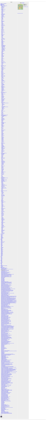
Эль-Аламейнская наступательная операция (5, 405)
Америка (1, 260)
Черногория (2, 254)
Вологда (2, 120)
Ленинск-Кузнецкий (3, 162)
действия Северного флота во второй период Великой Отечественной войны (8, 299)
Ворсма (2, 203)
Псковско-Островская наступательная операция (5, 375)
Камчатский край (2, 180)
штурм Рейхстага (2, 403)
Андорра (1, 240)
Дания (1, 244)
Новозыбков (3, 8)
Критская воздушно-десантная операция (5, 323)
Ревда (2, 101)
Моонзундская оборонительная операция (5, 336)
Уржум (2, 199)
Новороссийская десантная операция (4, 342)
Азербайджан (2, 234)
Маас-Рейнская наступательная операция (5, 330)
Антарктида (2, 266)
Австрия (1, 239)
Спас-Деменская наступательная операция (5, 386)
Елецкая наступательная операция (4, 309)
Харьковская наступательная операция (4, 399)
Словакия (2, 252)
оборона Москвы (2, 346)
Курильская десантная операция (4, 324)
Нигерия (1, 264)
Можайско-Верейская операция (4, 334)
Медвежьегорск (3, 125)
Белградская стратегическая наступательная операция (6, 274)
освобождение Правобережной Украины (4, 357)
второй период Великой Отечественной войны (5, 291)
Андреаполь (3, 51)
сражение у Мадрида (3, 411)
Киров (2, 196)
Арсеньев (2, 182)
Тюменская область (3, 102)
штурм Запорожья (3, 402)
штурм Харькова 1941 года (3, 404)
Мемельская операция (3, 332)
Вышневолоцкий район (4, 45)
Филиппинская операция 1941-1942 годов (5, 397)
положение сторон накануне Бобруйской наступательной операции (7, 370)
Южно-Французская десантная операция (5, 406)
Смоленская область (3, 39)
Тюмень (2, 110)
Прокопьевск (3, 164)
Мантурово (3, 27)
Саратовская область (3, 222)
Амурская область (3, 178)
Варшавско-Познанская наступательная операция (5, 285)
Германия (2, 243)
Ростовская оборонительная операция (4, 379)
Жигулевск (2, 219)
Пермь (2, 217)
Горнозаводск (3, 214)
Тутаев (2, 64)
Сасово (2, 37)
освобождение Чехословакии (4, 359)
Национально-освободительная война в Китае (5, 412)
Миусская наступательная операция (4, 333)
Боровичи (2, 147)
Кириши (2, 134)
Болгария (2, 241)
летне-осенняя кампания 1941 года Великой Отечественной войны (7, 326)
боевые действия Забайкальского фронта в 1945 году (6, 282)
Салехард (3, 109)
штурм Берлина (2, 401)
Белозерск (2, 119)
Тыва (1, 175)
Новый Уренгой (3, 108)
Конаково (2, 55)
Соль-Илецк (3, 211)
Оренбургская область (3, 208)
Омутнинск (3, 197)
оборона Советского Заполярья (4, 348)
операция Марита (2, 353)
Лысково (2, 205)
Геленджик (2, 77)
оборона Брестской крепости (3, 344)
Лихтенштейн (2, 247)
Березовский (3, 95)
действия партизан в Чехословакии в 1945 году (5, 297)
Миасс (2, 113)
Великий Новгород (3, 148)
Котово (2, 70)
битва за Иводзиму (3, 278)
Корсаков (2, 185)
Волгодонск (3, 83)
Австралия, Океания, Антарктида (4, 265)
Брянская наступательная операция (4, 284)
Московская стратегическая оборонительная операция (6, 337)
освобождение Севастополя (3, 358)
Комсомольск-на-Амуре (4, 187)
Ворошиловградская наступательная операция (5, 289)
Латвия (1, 246)
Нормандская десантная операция (4, 343)
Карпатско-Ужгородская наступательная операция (5, 317)
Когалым (2, 103)
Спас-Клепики (3, 38)
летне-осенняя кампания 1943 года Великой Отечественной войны (7, 327)
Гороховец (2, 10)
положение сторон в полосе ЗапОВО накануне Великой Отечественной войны (8, 369)
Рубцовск (2, 156)
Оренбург (2, 210)
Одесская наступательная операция (4, 351)
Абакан (2, 176)
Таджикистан (2, 237)
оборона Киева (2, 345)
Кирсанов (2, 42)
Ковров (2, 11)
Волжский (2, 69)
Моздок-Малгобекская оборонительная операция (5, 335)
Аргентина (2, 262)
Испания (1, 245)
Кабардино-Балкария (3, 73)
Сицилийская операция (3, 384)
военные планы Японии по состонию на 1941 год (5, 288)
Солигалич (2, 28)
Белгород (2, 6)
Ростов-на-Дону (3, 84)
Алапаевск (2, 94)
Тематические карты (3, 267)
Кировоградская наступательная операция (5, 320)
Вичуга (2, 17)
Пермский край (2, 213)
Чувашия (2, 231)
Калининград (3, 123)
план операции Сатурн (3, 365)
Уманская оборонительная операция (4, 396)
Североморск (3, 146)
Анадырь (2, 188)
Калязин (2, 54)
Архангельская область (3, 115)
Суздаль (2, 13)
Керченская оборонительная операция (4, 318)
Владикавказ (3, 86)
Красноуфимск (3, 99)
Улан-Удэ (2, 157)
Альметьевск (3, 225)
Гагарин (2, 40)
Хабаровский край (2, 186)
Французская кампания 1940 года (4, 398)
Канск (2, 168)
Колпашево (3, 174)
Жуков (2, 22)
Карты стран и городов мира (3, 3)
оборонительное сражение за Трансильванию (5, 350)
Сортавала (2, 127)
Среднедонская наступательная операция (5, 389)
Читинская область (3, 177)
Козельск (2, 23)
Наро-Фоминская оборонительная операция (5, 339)
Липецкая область (2, 31)
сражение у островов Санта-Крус (4, 388)
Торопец (2, 58)
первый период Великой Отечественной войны (5, 360)
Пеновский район (3, 49)
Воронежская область (3, 14)
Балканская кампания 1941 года (4, 273)
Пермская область (3, 233)
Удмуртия (2, 227)
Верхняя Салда (3, 96)
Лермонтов (3, 89)
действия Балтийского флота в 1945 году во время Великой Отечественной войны (8, 296)
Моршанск (2, 43)
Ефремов (2, 60)
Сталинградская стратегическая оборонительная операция (6, 390)
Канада (1, 261)
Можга (2, 229)
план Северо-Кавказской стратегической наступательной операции (7, 366)
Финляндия (2, 253)
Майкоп (2, 66)
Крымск (2, 79)
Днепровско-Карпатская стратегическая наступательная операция (7, 306)
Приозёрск (2, 139)
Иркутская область (3, 158)
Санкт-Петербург (2, 4)
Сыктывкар (3, 128)
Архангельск (3, 116)
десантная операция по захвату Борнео (4, 305)
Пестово (2, 149)
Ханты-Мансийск (3, 106)
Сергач (2, 207)
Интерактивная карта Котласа (20, 13)
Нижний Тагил (3, 100)
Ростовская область (3, 82)
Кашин (2, 47)
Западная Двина (3, 53)
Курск (2, 30)
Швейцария (2, 255)
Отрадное (2, 137)
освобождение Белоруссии (3, 355)
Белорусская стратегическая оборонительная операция (6, 275)
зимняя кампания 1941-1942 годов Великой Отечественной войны (7, 312)
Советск (2, 124)
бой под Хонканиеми (3, 283)
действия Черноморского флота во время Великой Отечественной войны (8, 302)
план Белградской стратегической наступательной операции (6, 363)
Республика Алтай (2, 153)
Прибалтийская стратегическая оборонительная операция (6, 374)
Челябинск (2, 114)
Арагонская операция (3, 408)
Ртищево (2, 223)
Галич (2, 26)
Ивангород (2, 133)
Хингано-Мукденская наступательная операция (5, 400)
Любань (2, 136)
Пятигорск (2, 90)
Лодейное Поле (3, 135)
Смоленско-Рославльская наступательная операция (6, 385)
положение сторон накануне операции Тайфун (5, 372)
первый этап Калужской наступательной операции (5, 361)
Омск (2, 173)
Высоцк (2, 132)
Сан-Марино (2, 251)
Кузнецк (2, 212)
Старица (2, 57)
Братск (2, 159)
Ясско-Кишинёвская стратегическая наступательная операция (7, 407)
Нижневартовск (3, 104)
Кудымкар (2, 215)
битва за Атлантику (3, 277)
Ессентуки (2, 88)
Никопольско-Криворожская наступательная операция (6, 341)
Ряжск (2, 36)
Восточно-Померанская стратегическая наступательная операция (7, 290)
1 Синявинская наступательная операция (5, 270)
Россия (1, 5)
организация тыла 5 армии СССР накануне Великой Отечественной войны (8, 354)
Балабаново (3, 21)
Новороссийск (3, 80)
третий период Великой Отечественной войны (5, 393)
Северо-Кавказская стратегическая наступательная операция (7, 382)
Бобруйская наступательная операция (4, 281)
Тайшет (2, 160)
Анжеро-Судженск (3, 161)
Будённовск (3, 87)
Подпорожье (3, 138)
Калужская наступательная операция (4, 316)
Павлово (2, 206)
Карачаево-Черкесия (3, 75)
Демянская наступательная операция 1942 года (5, 303)
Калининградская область (3, 122)
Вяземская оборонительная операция (4, 293)
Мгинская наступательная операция (4, 331)
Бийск (2, 155)
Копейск (2, 112)
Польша (1, 250)
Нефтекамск (3, 192)
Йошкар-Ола (3, 200)
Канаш (2, 232)
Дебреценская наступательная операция (5, 295)
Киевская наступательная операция (4, 319)
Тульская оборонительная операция (4, 395)
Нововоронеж (3, 15)
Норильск (2, 170)
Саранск (2, 201)
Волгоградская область (3, 68)
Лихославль (3, 56)
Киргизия (1, 236)
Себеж (2, 152)
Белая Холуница (3, 195)
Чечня (1, 91)
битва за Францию (2, 280)
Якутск (2, 190)
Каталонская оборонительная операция (4, 409)
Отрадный (2, 220)
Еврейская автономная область (4, 179)
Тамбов (2, 44)
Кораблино (2, 35)
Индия (1, 257)
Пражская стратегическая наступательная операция (6, 373)
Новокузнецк (3, 163)
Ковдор (2, 144)
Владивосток (3, 183)
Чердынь (2, 218)
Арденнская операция (3, 271)
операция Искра (2, 352)
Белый (2, 52)
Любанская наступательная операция (4, 329)
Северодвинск (3, 118)
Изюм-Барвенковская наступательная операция (5, 313)
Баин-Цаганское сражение (3, 268)
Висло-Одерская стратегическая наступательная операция (6, 287)
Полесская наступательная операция (4, 367)
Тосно (2, 142)
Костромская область (3, 25)
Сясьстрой (2, 141)
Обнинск (2, 24)
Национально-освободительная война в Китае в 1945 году (6, 413)
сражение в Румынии (3, 387)
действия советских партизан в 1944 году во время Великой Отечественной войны (8, 300)
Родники (2, 18)
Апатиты (2, 143)
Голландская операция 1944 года (4, 294)
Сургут (2, 105)
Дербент (2, 71)
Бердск (2, 172)
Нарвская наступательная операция (4, 338)
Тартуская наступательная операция (4, 391)
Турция (1, 258)
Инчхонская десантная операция (4, 314)
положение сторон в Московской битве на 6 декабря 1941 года (7, 368)
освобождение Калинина (3, 356)
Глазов (2, 228)
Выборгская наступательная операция (4, 292)
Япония (1, 259)
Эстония (1, 256)
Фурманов (2, 19)
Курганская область (3, 92)
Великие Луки (3, 151)
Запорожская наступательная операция (4, 311)
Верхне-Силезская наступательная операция (5, 286)
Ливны (2, 33)
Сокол (2, 121)
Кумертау (2, 191)
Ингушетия (2, 72)
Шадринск (2, 93)
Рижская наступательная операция (4, 377)
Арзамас (2, 202)
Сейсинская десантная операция (4, 383)
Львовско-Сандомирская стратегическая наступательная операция (7, 328)
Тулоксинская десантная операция (4, 394)
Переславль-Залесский (4, 62)
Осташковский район (3, 48)
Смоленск (2, 41)
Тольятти (2, 221)
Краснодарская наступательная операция (5, 322)
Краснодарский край (3, 76)
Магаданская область (3, 181)
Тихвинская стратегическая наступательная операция (6, 392)
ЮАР (1, 263)
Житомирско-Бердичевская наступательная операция (6, 310)
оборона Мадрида (2, 410)
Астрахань (2, 67)
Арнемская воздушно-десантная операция (5, 272)
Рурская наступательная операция (4, 380)
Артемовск (2, 166)
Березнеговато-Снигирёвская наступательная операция (6, 276)
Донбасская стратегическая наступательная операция (6, 307)
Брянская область (2, 7)
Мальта (1, 248)
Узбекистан (2, 238)
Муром (2, 12)
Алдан (2, 189)
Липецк (2, 32)
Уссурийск (2, 184)
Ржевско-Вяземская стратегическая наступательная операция (7, 376)
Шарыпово (2, 171)
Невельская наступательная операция (4, 340)
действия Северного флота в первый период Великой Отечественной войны (8, 298)
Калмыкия (2, 74)
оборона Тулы (2, 349)
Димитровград (3, 230)
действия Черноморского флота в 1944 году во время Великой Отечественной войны (9, 301)
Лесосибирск (3, 169)
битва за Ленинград (3, 279)
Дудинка (2, 167)
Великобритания (2, 242)
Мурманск (2, 145)
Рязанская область (3, 34)
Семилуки (2, 16)
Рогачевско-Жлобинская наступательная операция (6, 378)
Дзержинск (2, 204)
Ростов (2, 63)
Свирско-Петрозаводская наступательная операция (6, 381)
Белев (2, 59)
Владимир (2, 9)
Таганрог (2, 85)
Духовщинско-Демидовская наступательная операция (6, 308)
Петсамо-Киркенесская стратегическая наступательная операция (7, 362)
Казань (2, 226)
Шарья (2, 29)
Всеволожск (3, 131)
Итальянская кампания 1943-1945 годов (5, 315)
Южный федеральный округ (3, 65)
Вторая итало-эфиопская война (4, 269)
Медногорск (3, 209)
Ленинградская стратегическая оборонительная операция (6, 325)
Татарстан (2, 224)
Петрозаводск (3, 126)
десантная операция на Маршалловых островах (5, 304)
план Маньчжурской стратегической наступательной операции (7, 364)
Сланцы (2, 140)
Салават (2, 193)
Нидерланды (2, 249)
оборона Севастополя (3, 347)
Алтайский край (2, 154)
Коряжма (2, 117)
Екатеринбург (3, 97)
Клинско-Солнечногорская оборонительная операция (6, 321)
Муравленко (3, 107)
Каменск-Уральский (3, 98)
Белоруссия (2, 235)
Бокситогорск (3, 130)
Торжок (2, 50)
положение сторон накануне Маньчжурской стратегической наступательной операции (9, 371)
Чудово (2, 150)
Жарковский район (3, 46)
